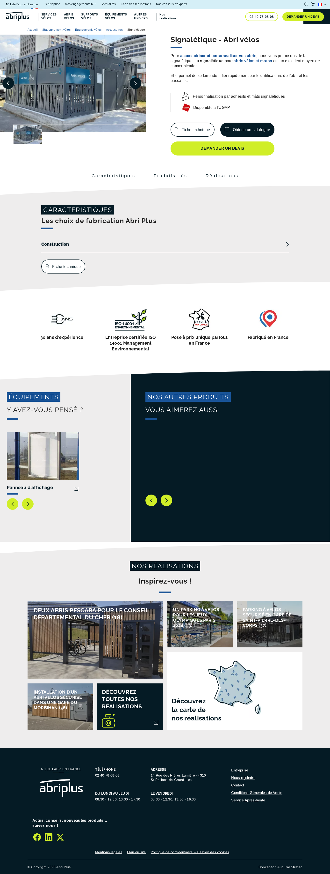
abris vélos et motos (253, 61)
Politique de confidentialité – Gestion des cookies (190, 852)
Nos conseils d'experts (171, 4)
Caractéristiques (113, 175)
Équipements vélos (88, 29)
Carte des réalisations (136, 4)
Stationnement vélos (56, 29)
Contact (237, 785)
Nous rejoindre (243, 778)
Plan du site (136, 852)
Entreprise (239, 770)
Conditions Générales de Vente (256, 793)
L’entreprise (52, 4)
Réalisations (222, 175)
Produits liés (170, 175)
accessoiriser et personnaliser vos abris (218, 56)
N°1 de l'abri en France (22, 4)
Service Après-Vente (248, 800)
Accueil (33, 29)
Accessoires (114, 29)
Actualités (109, 4)
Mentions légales (108, 852)
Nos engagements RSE (81, 4)
